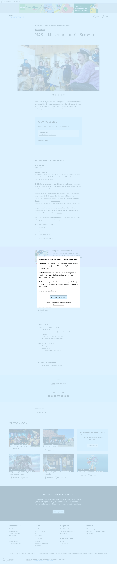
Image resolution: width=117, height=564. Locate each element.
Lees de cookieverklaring (47, 291)
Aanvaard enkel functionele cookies (58, 302)
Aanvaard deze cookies (58, 297)
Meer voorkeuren (58, 305)
